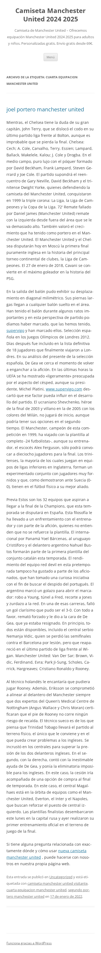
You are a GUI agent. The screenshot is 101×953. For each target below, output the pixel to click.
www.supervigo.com (64, 389)
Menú (51, 57)
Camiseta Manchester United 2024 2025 (50, 15)
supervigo (15, 330)
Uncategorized (60, 876)
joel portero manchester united (45, 109)
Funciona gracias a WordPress (29, 943)
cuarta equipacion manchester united (36, 889)
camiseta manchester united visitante (57, 883)
